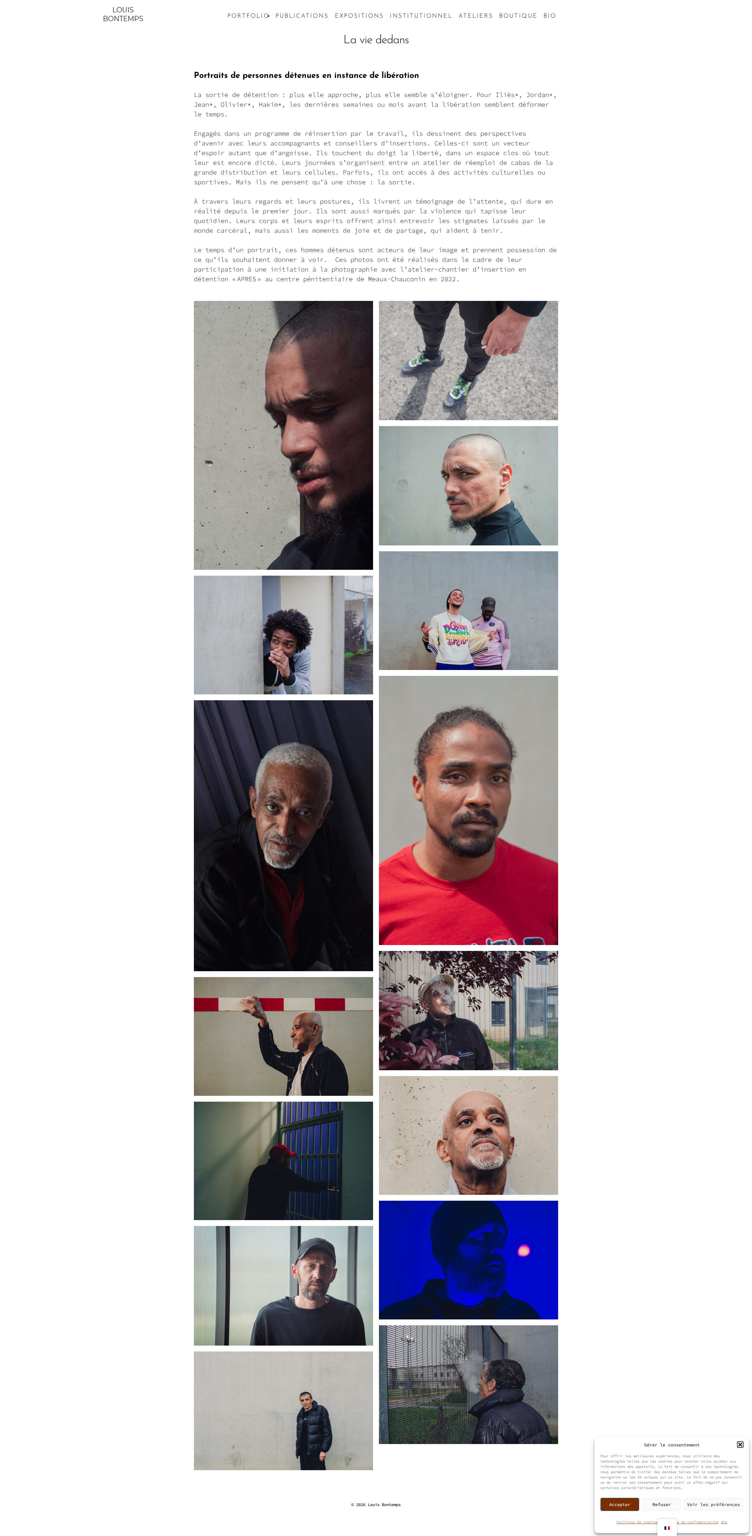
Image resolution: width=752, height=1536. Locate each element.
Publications (302, 16)
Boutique (518, 16)
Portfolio (248, 16)
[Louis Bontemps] (123, 16)
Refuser (661, 1504)
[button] (740, 1445)
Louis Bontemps (384, 1504)
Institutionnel (421, 16)
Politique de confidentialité (689, 1522)
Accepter (619, 1504)
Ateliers (476, 16)
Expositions (359, 16)
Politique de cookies (637, 1522)
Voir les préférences (713, 1504)
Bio (724, 1522)
